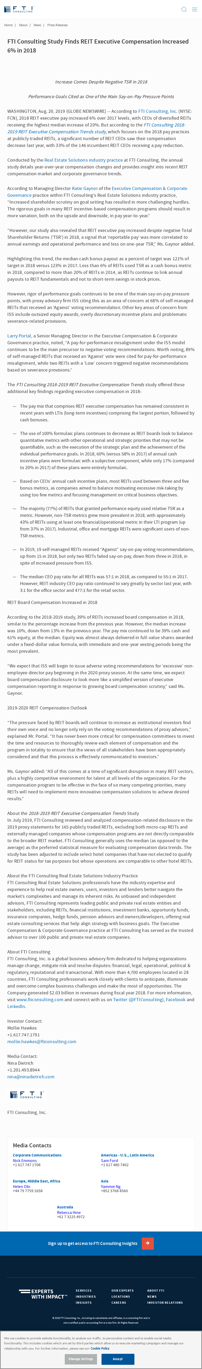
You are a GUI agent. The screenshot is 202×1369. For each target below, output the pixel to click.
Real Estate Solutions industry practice (83, 160)
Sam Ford (109, 1160)
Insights (84, 1303)
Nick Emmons (25, 1160)
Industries (86, 1296)
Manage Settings (81, 1359)
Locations (121, 1296)
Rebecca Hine (69, 1212)
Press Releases (57, 25)
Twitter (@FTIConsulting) (138, 1000)
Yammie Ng (110, 1186)
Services (84, 1290)
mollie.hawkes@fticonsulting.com (42, 1042)
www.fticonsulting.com (40, 1000)
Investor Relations (165, 1303)
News (37, 25)
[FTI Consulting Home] (19, 9)
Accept (118, 1359)
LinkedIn (16, 1007)
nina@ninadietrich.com (30, 1077)
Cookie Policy (100, 1348)
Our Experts (123, 1290)
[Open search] (184, 9)
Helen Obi (21, 1186)
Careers (119, 1303)
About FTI (155, 1290)
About (23, 25)
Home (8, 25)
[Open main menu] (194, 9)
